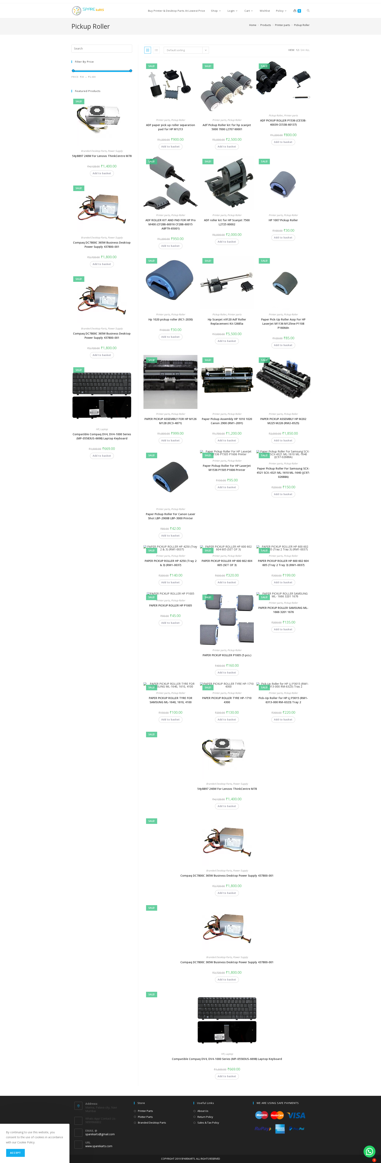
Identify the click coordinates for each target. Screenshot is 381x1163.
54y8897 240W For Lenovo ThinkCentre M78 (227, 789)
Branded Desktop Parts (219, 783)
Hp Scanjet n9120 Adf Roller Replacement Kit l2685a (227, 321)
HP (222, 1054)
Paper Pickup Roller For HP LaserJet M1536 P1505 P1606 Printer (227, 468)
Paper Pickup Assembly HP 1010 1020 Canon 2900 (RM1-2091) (227, 421)
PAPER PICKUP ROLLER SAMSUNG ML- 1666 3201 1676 (283, 610)
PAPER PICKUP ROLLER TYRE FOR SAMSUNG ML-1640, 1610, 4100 (170, 700)
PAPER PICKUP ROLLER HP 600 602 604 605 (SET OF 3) (227, 563)
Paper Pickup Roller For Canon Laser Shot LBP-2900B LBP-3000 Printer (170, 516)
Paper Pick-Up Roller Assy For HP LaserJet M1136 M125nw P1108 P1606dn (283, 324)
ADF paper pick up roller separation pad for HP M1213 (170, 127)
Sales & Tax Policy (208, 1122)
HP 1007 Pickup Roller (283, 220)
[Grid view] (147, 50)
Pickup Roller (302, 25)
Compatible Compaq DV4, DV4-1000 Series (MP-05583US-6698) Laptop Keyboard (227, 1059)
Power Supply (240, 783)
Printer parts (163, 120)
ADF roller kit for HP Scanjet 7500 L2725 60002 (227, 222)
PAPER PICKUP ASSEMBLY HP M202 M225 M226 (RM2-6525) (283, 421)
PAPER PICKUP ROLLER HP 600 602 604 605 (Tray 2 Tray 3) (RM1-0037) (283, 563)
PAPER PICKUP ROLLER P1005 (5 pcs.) (227, 655)
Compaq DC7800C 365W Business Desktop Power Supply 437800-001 (226, 875)
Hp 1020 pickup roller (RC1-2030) (170, 319)
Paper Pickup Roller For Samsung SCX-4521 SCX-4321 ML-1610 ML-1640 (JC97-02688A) (283, 473)
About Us (202, 1111)
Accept (15, 1152)
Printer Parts (145, 1111)
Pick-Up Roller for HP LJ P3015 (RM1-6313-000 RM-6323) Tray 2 (283, 700)
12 (297, 50)
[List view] (156, 50)
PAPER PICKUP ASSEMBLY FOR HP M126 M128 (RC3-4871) (170, 421)
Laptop (229, 1054)
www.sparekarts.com (98, 1146)
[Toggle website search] (308, 10)
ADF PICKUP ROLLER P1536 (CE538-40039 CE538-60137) (283, 122)
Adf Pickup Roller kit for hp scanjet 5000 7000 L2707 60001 (227, 127)
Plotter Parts (145, 1117)
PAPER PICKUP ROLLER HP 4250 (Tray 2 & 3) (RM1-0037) (170, 563)
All (308, 50)
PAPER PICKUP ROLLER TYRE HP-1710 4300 (226, 700)
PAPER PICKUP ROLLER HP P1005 (170, 605)
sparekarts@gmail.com (100, 1134)
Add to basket (170, 146)
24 (302, 50)
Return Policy (205, 1117)
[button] (185, 65)
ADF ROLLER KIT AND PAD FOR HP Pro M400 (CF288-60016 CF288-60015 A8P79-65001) (170, 224)
